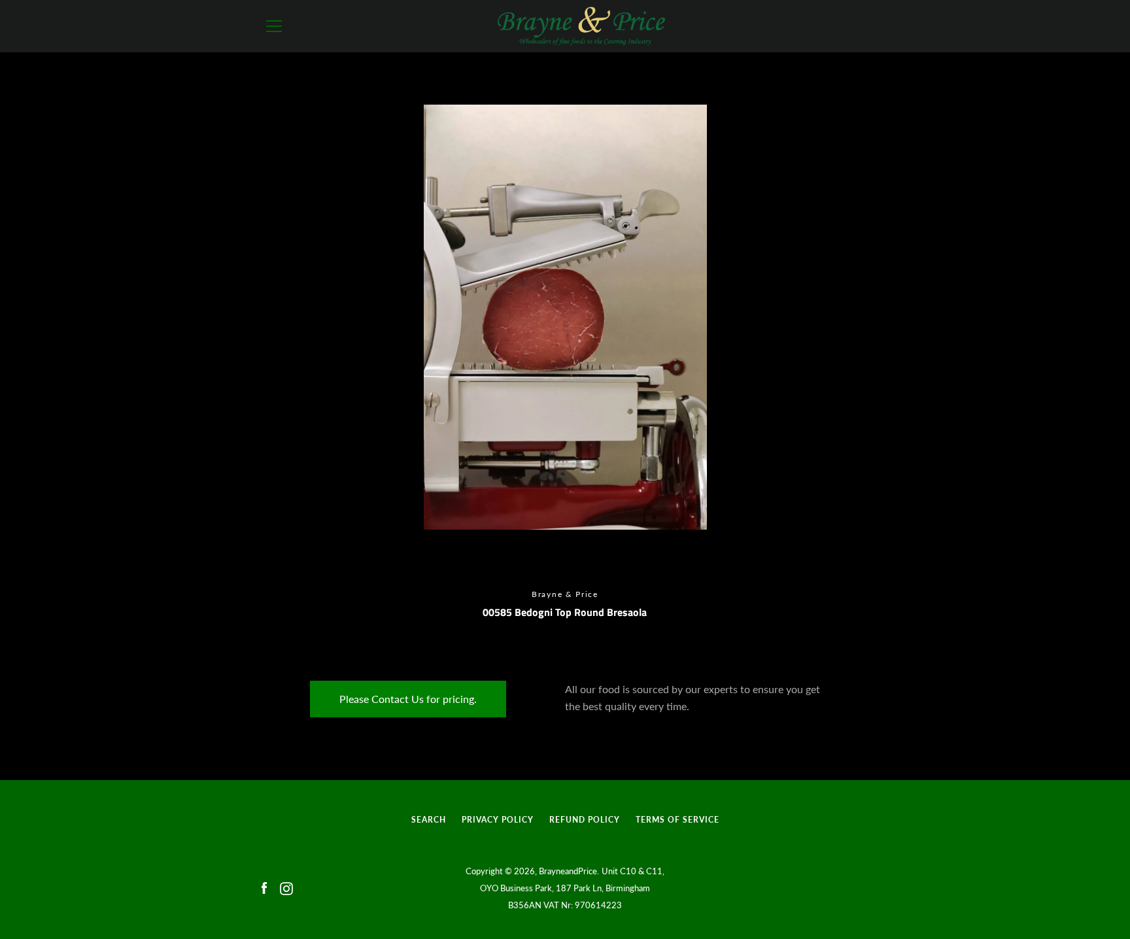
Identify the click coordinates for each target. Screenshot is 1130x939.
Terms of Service (677, 820)
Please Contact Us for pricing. (408, 698)
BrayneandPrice (568, 871)
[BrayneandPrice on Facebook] (264, 887)
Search (428, 820)
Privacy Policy (498, 820)
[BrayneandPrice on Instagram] (286, 887)
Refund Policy (584, 820)
